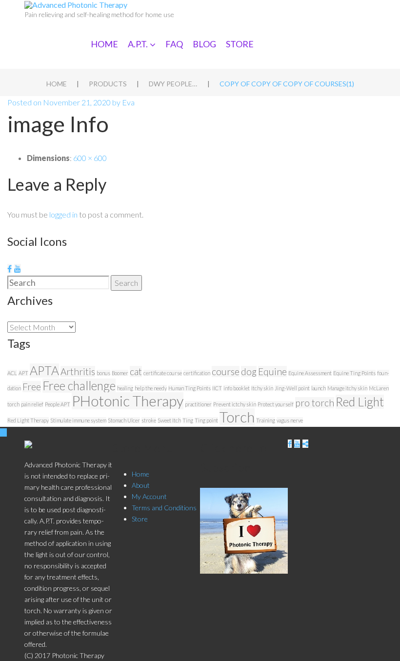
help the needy (151, 388)
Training (265, 420)
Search (126, 282)
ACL (12, 373)
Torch (237, 416)
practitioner (198, 404)
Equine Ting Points (354, 373)
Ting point (206, 420)
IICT (217, 388)
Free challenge (79, 386)
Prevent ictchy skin (234, 404)
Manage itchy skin (347, 388)
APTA (44, 370)
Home (104, 44)
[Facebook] (9, 268)
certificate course (162, 373)
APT (23, 373)
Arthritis (77, 371)
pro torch (314, 402)
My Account (149, 496)
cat (136, 371)
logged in (63, 214)
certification (196, 373)
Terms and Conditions (164, 507)
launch (318, 388)
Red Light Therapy (28, 420)
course (226, 371)
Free (31, 386)
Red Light (360, 402)
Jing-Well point (292, 388)
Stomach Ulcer (124, 420)
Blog (204, 44)
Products (108, 84)
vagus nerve (290, 420)
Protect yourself (276, 404)
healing (125, 388)
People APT (57, 404)
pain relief (32, 404)
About (141, 485)
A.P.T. (138, 44)
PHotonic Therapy (127, 400)
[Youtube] (17, 268)
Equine (272, 371)
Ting (187, 420)
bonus (103, 373)
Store (240, 44)
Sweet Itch (169, 420)
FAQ (174, 44)
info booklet (236, 388)
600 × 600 (90, 157)
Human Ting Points (189, 388)
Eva (128, 102)
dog (249, 371)
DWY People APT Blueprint (173, 84)
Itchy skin (262, 388)
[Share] (305, 444)
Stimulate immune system (78, 420)
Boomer (120, 373)
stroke (148, 420)
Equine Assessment (310, 373)
